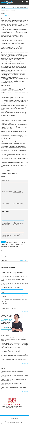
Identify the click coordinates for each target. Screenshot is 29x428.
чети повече (25, 311)
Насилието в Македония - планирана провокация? (14, 276)
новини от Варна (18, 244)
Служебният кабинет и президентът (11, 287)
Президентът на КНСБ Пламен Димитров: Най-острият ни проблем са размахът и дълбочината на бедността (13, 339)
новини (11, 244)
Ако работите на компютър (13, 242)
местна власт (4, 246)
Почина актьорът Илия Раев (9, 308)
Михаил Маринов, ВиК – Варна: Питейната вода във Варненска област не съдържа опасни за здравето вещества (14, 355)
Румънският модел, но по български (11, 269)
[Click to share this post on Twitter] (4, 13)
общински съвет (5, 250)
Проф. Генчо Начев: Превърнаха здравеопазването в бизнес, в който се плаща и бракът (14, 360)
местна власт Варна (13, 246)
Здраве (23, 242)
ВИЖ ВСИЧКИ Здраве (20, 7)
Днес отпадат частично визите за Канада (12, 306)
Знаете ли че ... (4, 244)
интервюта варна (5, 248)
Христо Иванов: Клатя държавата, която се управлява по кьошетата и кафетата (12, 273)
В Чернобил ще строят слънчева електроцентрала (14, 299)
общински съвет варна (16, 248)
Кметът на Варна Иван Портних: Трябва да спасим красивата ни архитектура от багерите (14, 350)
